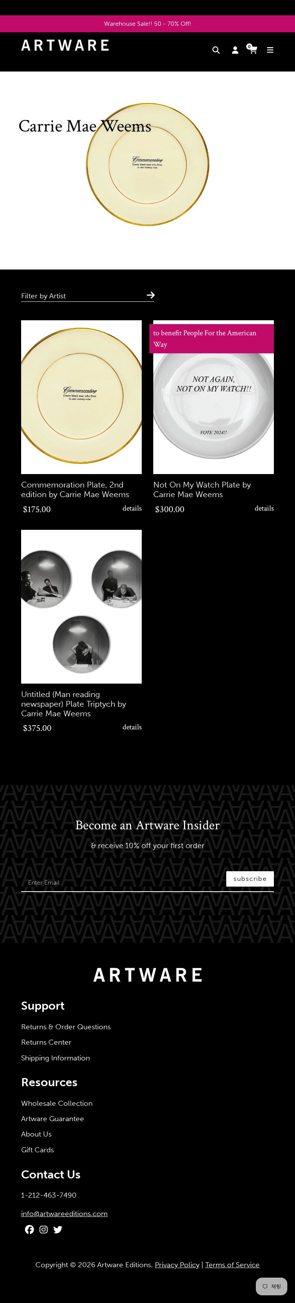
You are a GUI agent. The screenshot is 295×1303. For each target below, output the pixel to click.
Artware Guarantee (52, 1118)
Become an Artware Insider (147, 826)
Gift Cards (37, 1149)
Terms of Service (232, 1264)
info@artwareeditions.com (64, 1213)
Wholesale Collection (57, 1103)
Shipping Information (55, 1057)
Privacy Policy (177, 1264)
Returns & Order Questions (66, 1026)
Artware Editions (124, 1264)
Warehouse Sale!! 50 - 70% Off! (147, 23)
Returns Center (46, 1042)
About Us (36, 1134)
